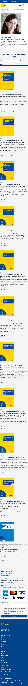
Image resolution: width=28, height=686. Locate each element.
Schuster (8, 545)
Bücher (2, 637)
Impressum (3, 680)
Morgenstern (24, 544)
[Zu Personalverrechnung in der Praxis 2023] (7, 351)
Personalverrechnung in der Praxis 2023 (11, 366)
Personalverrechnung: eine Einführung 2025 (12, 230)
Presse (2, 660)
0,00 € (3, 516)
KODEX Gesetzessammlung (7, 668)
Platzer (4, 545)
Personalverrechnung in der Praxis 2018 (11, 501)
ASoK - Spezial (4, 674)
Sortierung (2, 60)
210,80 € (4, 556)
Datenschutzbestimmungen (10, 611)
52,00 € (4, 154)
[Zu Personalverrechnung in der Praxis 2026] (7, 80)
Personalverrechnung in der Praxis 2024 (11, 274)
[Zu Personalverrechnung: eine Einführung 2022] (7, 442)
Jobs (2, 657)
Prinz (1, 92)
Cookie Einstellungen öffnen (7, 683)
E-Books (3, 639)
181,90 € (12, 556)
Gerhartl (6, 544)
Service (2, 658)
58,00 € (13, 110)
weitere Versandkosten (7, 582)
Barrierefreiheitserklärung (12, 680)
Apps (2, 646)
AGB (20, 680)
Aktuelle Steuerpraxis (6, 669)
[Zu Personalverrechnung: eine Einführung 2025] (7, 215)
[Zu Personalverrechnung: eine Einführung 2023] (7, 397)
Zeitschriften (4, 641)
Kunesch (2, 544)
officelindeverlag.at (6, 575)
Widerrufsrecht (4, 682)
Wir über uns (4, 653)
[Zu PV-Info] (7, 531)
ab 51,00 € (13, 154)
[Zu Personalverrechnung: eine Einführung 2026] (7, 126)
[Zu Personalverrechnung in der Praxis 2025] (7, 170)
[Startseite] (3, 5)
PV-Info (2, 547)
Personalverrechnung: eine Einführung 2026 (12, 140)
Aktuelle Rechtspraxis (6, 671)
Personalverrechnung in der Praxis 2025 (11, 184)
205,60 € (4, 561)
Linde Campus (11, 1)
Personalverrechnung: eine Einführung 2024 (12, 320)
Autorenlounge (4, 662)
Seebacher (13, 545)
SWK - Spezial (4, 673)
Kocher (15, 544)
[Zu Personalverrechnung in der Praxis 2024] (7, 259)
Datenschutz (11, 682)
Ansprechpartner (4, 655)
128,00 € (4, 110)
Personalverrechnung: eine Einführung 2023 (12, 411)
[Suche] (17, 5)
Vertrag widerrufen (19, 683)
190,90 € (21, 556)
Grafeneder (10, 544)
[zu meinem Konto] (20, 5)
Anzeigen (3, 648)
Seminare (3, 643)
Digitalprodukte (4, 644)
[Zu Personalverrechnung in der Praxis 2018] (7, 487)
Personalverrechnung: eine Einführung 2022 (12, 457)
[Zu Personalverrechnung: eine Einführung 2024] (7, 305)
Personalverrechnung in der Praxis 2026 (11, 94)
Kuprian (19, 544)
